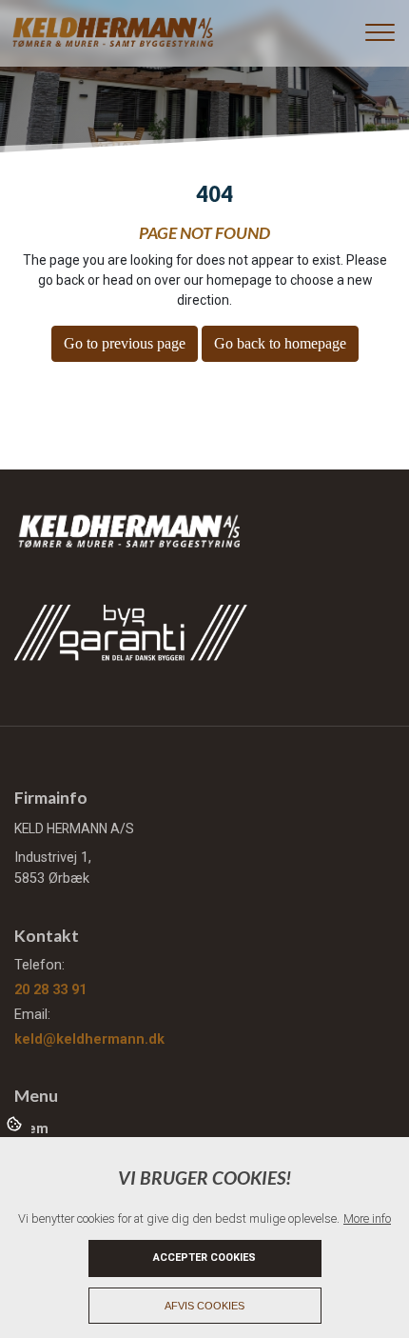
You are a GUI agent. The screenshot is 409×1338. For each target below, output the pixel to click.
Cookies (15, 1122)
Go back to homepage (280, 343)
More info (367, 1218)
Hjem (31, 1129)
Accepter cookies (204, 1257)
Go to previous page (124, 343)
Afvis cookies (204, 1305)
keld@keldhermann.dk (89, 1039)
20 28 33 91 (50, 990)
